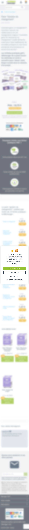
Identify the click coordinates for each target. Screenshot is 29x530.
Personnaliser (14, 276)
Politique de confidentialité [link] (14, 280)
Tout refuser (14, 272)
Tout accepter (14, 269)
